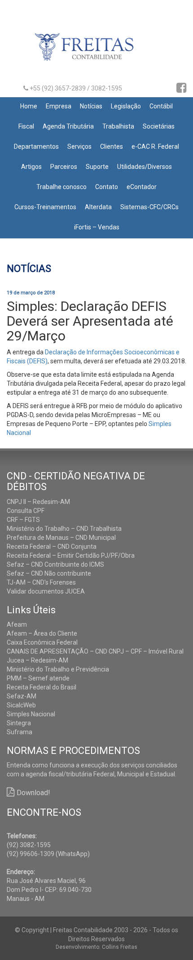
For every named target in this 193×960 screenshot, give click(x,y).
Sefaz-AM (21, 696)
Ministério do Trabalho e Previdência (58, 669)
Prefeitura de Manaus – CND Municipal (61, 537)
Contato (106, 186)
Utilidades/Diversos (144, 166)
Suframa (19, 732)
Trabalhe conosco (61, 186)
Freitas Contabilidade (96, 50)
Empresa (58, 106)
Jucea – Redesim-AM (37, 660)
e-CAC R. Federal (155, 146)
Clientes (111, 146)
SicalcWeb (21, 705)
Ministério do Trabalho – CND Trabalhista (64, 528)
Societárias (159, 126)
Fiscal (26, 126)
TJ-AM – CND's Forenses (41, 582)
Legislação (126, 106)
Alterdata (98, 207)
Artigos (31, 166)
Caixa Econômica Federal (42, 642)
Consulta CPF (25, 510)
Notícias (91, 106)
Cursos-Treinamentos (45, 207)
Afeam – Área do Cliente (42, 633)
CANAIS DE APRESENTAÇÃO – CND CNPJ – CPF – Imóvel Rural (95, 651)
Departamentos (36, 146)
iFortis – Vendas (96, 227)
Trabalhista (118, 126)
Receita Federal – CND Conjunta (51, 546)
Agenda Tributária (68, 126)
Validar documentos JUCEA (46, 591)
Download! (33, 792)
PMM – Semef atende (38, 678)
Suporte (97, 166)
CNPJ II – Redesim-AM (38, 501)
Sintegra (19, 723)
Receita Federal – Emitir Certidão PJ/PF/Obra (71, 555)
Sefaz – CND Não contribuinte (49, 573)
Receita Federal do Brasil (41, 687)
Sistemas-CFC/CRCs (149, 207)
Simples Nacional (31, 714)
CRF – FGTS (23, 519)
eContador (142, 186)
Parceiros (63, 166)
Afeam (17, 624)
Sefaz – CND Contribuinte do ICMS (55, 564)
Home (28, 106)
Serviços (79, 146)
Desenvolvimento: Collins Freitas (96, 947)
